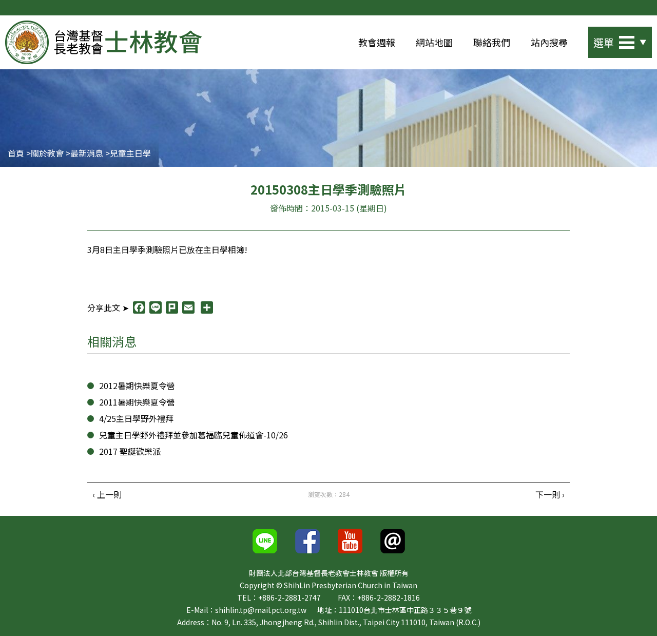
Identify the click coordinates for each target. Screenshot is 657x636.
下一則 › (550, 494)
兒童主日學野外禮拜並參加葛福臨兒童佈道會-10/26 (193, 435)
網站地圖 (434, 42)
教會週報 (376, 42)
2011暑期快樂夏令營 (137, 402)
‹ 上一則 (107, 494)
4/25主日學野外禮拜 (136, 418)
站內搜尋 (549, 42)
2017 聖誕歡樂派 (130, 451)
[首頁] (103, 42)
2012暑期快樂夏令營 (137, 385)
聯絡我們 (491, 42)
